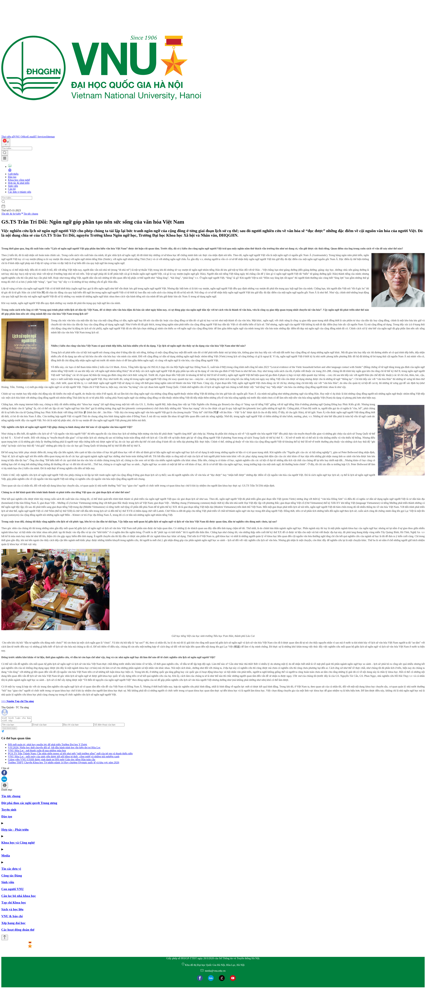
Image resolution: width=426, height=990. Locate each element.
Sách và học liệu (12, 909)
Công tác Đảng (11, 875)
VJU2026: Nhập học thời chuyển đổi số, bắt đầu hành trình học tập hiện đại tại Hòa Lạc (54, 747)
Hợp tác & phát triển (18, 182)
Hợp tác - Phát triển (15, 829)
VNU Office (20, 136)
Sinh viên (13, 185)
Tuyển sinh (8, 809)
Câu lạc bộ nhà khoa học (18, 896)
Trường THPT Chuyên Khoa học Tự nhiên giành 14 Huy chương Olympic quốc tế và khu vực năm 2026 (63, 762)
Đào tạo (12, 176)
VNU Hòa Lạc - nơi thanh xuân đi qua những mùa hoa (37, 750)
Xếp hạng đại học (13, 923)
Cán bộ (12, 188)
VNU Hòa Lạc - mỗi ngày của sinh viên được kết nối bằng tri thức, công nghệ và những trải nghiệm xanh (63, 756)
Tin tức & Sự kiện (11, 213)
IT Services (40, 136)
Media (5, 855)
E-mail (30, 136)
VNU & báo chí (12, 916)
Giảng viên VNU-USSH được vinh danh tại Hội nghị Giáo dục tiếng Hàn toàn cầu (51, 759)
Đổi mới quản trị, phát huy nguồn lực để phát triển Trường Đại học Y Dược (47, 744)
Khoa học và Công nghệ (18, 842)
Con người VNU (12, 889)
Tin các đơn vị (11, 868)
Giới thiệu (13, 173)
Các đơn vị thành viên (19, 191)
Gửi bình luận (9, 728)
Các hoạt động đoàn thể (17, 929)
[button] (213, 773)
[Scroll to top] (4, 937)
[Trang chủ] (101, 133)
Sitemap (50, 136)
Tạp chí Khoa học (13, 902)
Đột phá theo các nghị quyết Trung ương (29, 803)
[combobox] (5, 142)
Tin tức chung (30, 213)
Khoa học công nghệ (19, 179)
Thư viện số (7, 136)
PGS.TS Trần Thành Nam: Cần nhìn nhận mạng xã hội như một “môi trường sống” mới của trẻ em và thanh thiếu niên (70, 753)
